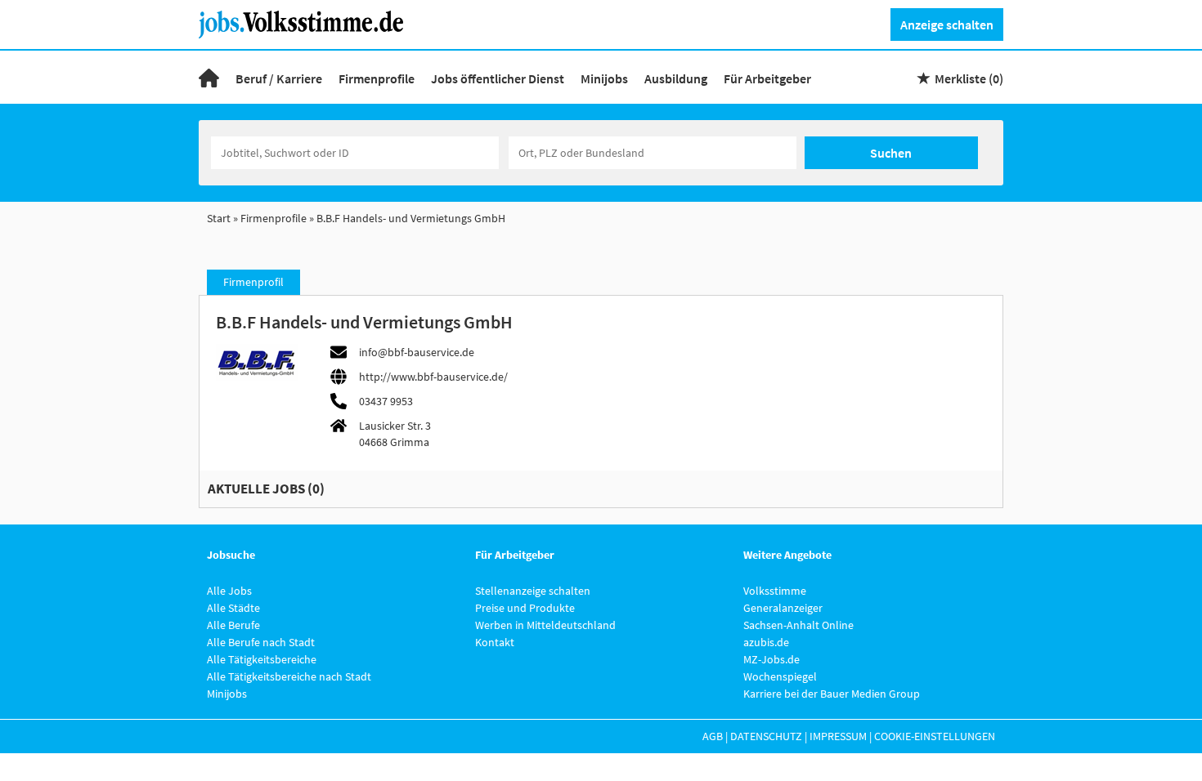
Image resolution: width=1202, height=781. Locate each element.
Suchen (891, 153)
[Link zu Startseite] (307, 23)
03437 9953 (386, 401)
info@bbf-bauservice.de (416, 352)
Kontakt (494, 642)
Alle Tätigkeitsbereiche (261, 659)
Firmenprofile (377, 78)
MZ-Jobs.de (771, 659)
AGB (712, 736)
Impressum (838, 736)
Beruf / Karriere (278, 78)
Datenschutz (766, 736)
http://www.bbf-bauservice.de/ (433, 377)
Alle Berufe (233, 625)
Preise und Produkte (525, 607)
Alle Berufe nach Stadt (261, 642)
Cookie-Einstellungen (934, 736)
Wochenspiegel (780, 676)
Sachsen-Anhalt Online (798, 625)
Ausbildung (675, 78)
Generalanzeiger (783, 607)
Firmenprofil (253, 281)
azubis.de (766, 642)
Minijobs (604, 78)
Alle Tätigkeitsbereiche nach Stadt (289, 676)
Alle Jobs (229, 590)
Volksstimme (774, 590)
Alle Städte (233, 607)
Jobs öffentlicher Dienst (497, 78)
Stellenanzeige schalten (532, 590)
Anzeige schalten (946, 24)
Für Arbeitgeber (767, 78)
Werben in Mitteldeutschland (545, 625)
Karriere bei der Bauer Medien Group (831, 693)
